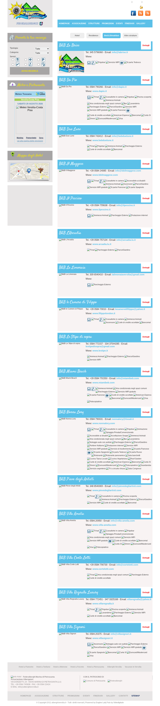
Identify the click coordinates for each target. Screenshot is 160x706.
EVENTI (119, 23)
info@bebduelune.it (122, 136)
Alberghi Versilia (114, 667)
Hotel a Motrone (60, 667)
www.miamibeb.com (103, 382)
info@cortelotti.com (127, 564)
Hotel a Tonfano (43, 667)
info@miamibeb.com (127, 378)
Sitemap (135, 696)
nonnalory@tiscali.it (123, 419)
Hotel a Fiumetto (26, 667)
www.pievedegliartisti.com (106, 490)
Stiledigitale (118, 702)
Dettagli (145, 45)
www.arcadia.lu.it (101, 244)
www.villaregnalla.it (103, 603)
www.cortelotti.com (103, 569)
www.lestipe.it (100, 350)
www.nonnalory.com (103, 423)
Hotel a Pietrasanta (95, 667)
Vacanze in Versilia (133, 667)
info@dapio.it (119, 87)
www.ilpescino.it (101, 209)
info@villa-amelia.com (123, 520)
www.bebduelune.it (102, 140)
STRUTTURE (94, 23)
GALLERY (140, 23)
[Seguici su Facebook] (134, 12)
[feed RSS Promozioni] (148, 12)
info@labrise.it (120, 52)
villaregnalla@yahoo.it (139, 599)
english (137, 2)
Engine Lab (101, 702)
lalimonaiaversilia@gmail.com (128, 274)
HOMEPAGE (64, 23)
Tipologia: (14, 48)
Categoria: (14, 52)
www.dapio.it (99, 91)
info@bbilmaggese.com (128, 170)
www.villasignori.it (102, 638)
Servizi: (13, 56)
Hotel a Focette (77, 667)
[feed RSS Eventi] (141, 12)
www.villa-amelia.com (104, 525)
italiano (127, 2)
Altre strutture (130, 35)
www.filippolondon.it (103, 313)
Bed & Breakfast (111, 35)
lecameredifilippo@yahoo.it (130, 309)
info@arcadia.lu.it (126, 240)
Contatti (147, 7)
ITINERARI (129, 23)
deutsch (147, 2)
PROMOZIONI (108, 23)
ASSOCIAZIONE (79, 23)
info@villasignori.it (121, 634)
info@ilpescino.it (125, 205)
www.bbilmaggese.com (105, 175)
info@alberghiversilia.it (28, 687)
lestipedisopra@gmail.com (100, 346)
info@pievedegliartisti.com (126, 486)
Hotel (77, 35)
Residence (93, 35)
